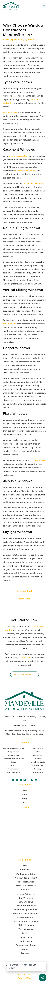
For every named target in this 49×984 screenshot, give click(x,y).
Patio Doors (26, 941)
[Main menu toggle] (44, 6)
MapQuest (37, 755)
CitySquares (37, 765)
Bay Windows (26, 898)
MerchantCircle (38, 762)
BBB (38, 752)
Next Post (24, 598)
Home (24, 790)
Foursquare (38, 748)
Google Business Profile (13, 748)
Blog (24, 798)
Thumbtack (13, 769)
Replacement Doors (26, 945)
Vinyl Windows (25, 929)
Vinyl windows (10, 112)
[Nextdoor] (36, 780)
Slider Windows (26, 925)
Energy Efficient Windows (26, 913)
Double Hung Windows (25, 909)
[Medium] (32, 780)
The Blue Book (13, 772)
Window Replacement (26, 878)
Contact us (25, 657)
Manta (38, 759)
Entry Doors (26, 937)
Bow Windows (26, 902)
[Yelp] (28, 780)
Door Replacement (14, 40)
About (24, 794)
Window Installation (26, 874)
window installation (18, 156)
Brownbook (38, 772)
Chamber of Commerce (13, 759)
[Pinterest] (24, 780)
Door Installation (25, 882)
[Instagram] (17, 780)
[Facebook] (13, 780)
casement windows (33, 183)
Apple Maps (13, 755)
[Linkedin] (21, 780)
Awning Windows (25, 894)
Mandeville (40, 460)
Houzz (13, 762)
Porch (13, 765)
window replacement (25, 170)
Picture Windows (25, 917)
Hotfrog (37, 769)
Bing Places (13, 752)
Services (24, 869)
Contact (25, 802)
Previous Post (24, 591)
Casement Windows (26, 905)
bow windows (9, 324)
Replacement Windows (26, 921)
